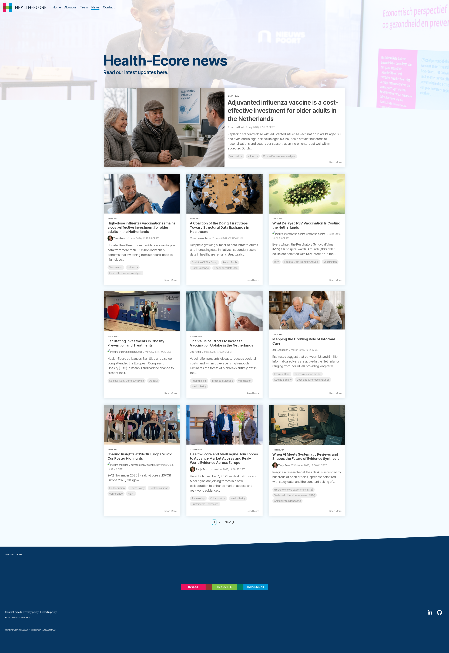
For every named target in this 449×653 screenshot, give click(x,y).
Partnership (198, 498)
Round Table (230, 262)
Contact (109, 7)
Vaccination (236, 156)
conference (116, 493)
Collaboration (117, 488)
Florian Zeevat (145, 464)
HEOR (131, 493)
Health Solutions (159, 488)
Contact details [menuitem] (13, 611)
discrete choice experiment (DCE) (293, 489)
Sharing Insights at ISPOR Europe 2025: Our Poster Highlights (140, 456)
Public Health (199, 380)
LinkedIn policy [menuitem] (48, 611)
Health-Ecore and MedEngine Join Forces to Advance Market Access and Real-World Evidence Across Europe (224, 458)
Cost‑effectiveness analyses (313, 379)
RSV (276, 261)
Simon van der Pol (316, 233)
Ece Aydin (195, 351)
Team (84, 7)
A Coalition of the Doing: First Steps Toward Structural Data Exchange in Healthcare (219, 227)
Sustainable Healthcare (205, 503)
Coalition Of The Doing (204, 262)
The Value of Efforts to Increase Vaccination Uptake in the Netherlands (221, 343)
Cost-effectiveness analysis (279, 156)
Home (57, 7)
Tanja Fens (119, 238)
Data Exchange (200, 267)
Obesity (153, 380)
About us (70, 7)
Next (228, 522)
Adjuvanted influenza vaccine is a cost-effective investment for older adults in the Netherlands (283, 111)
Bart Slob (136, 351)
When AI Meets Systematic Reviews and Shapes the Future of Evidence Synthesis (305, 456)
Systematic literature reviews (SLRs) (294, 495)
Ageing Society (282, 379)
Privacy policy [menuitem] (31, 611)
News (95, 7)
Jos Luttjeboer (280, 349)
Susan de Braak (236, 127)
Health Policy (199, 386)
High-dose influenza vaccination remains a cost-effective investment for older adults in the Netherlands (142, 227)
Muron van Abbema (200, 238)
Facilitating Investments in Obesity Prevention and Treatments (136, 343)
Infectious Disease (222, 380)
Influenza (253, 156)
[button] (430, 613)
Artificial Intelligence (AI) (287, 500)
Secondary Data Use (226, 267)
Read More (335, 162)
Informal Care (282, 374)
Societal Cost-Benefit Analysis (301, 261)
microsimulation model (308, 374)
